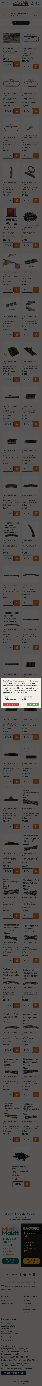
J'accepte (33, 704)
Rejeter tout (11, 704)
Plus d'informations (10, 698)
